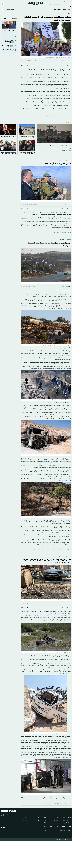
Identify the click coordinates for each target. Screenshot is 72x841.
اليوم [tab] (5, 18)
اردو (62, 1)
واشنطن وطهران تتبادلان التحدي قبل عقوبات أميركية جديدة (56, 9)
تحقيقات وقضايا (62, 830)
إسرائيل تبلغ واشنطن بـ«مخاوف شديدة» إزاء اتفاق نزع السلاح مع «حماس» (55, 145)
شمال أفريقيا (68, 820)
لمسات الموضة (25, 820)
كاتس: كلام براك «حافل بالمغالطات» (56, 163)
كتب (45, 817)
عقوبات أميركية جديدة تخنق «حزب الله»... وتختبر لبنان (8, 46)
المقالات (57, 817)
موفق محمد (66, 603)
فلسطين (42, 115)
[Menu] (70, 6)
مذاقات (26, 817)
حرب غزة (64, 115)
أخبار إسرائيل (63, 232)
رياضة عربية (69, 830)
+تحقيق (64, 832)
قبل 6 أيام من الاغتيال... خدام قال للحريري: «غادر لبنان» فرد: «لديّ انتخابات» (8, 32)
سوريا (54, 232)
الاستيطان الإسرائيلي (47, 549)
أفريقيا (64, 822)
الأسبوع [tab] (2, 18)
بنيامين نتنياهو (58, 115)
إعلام (45, 822)
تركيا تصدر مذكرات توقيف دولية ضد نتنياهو (8, 136)
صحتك (38, 817)
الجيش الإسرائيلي (56, 549)
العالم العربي (68, 13)
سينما (45, 820)
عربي (70, 1)
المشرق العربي (61, 13)
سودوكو (45, 830)
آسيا (64, 820)
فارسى (61, 1)
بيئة (38, 820)
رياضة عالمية (69, 832)
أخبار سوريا (64, 803)
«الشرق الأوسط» (64, 60)
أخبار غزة (52, 115)
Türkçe (65, 1)
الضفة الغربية (63, 549)
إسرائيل (47, 115)
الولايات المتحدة (63, 817)
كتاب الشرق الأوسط (55, 820)
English (68, 1)
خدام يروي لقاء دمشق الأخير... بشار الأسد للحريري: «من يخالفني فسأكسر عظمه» (8, 41)
